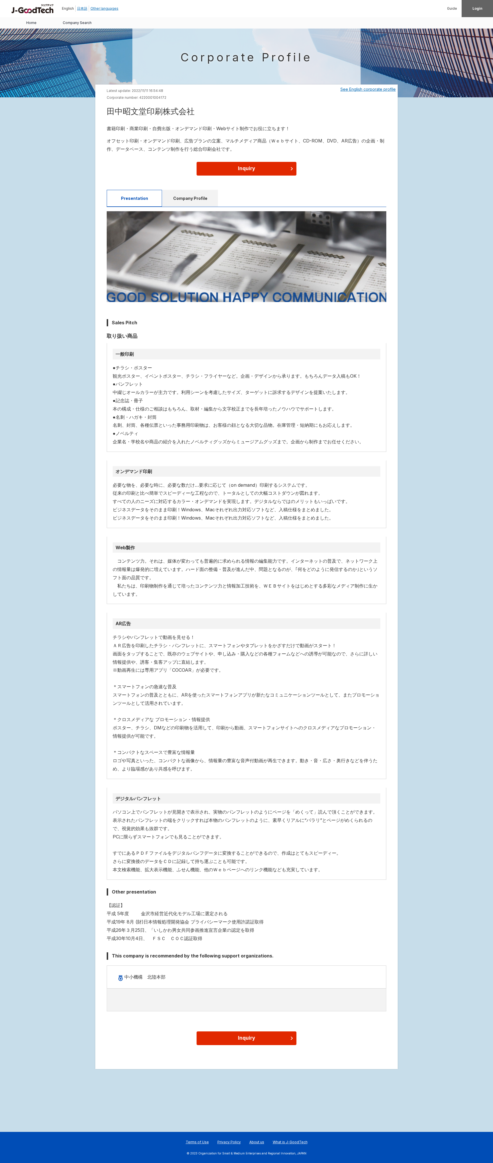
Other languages (104, 8)
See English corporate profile (368, 89)
